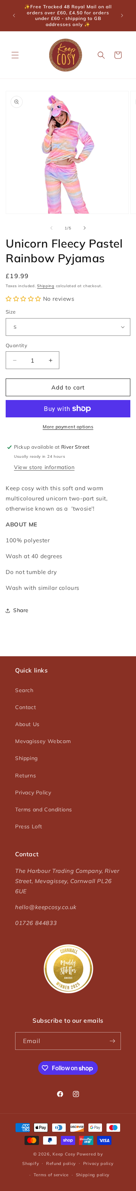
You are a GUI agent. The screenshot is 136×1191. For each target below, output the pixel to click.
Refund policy (61, 1163)
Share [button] (21, 610)
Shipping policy (93, 1174)
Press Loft (28, 826)
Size (11, 312)
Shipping (45, 285)
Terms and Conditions (43, 809)
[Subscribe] (112, 1041)
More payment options (68, 426)
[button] (15, 55)
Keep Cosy (64, 1154)
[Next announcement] (122, 15)
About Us (27, 724)
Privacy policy (98, 1163)
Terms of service (51, 1174)
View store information (44, 467)
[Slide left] (51, 228)
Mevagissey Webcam (43, 741)
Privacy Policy (33, 792)
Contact (25, 707)
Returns (25, 775)
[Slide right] (84, 228)
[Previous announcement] (14, 15)
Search (24, 690)
